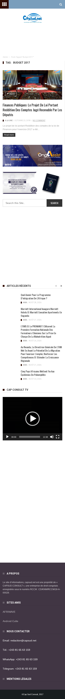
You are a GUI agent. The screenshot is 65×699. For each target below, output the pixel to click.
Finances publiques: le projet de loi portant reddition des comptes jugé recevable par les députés (32, 109)
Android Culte (10, 621)
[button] (32, 419)
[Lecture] (7, 437)
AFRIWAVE (9, 611)
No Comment (39, 120)
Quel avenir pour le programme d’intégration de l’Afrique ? (36, 296)
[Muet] (52, 437)
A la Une (9, 120)
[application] (32, 418)
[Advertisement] (34, 34)
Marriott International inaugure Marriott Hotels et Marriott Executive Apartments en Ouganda (41, 312)
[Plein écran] (57, 437)
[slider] (29, 437)
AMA (25, 302)
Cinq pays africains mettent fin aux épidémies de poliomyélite (37, 373)
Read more (9, 135)
